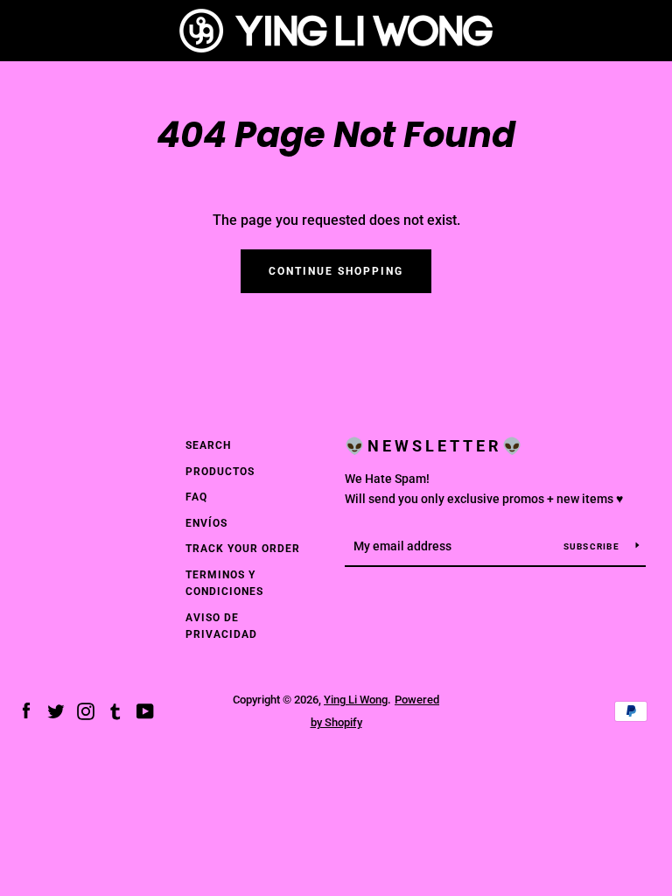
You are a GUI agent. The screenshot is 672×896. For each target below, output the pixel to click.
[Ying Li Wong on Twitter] (56, 710)
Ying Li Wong (356, 699)
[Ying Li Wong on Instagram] (85, 710)
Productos (220, 472)
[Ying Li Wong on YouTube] (145, 710)
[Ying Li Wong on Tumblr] (115, 710)
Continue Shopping (336, 271)
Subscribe (593, 546)
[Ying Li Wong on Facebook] (26, 710)
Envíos (207, 523)
